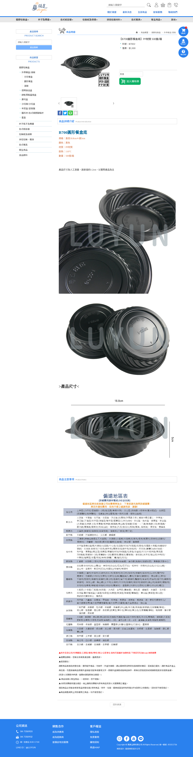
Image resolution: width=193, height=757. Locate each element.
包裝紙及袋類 (25, 134)
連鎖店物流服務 (60, 742)
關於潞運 (111, 12)
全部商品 (142, 12)
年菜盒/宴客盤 (28, 108)
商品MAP (95, 747)
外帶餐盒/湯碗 (28, 72)
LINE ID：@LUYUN (26, 747)
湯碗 (26, 86)
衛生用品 (23, 150)
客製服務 (157, 12)
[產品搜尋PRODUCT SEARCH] (149, 5)
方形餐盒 (28, 77)
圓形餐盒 (28, 81)
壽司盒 (25, 99)
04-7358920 (26, 731)
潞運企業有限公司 (39, 7)
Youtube (133, 738)
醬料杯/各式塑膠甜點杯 (33, 113)
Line (141, 738)
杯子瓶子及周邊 (26, 123)
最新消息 (127, 12)
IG (119, 738)
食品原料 (23, 155)
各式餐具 (23, 144)
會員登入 (156, 5)
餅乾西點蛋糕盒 (29, 95)
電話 (176, 5)
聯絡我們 (172, 12)
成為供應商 (58, 731)
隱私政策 (94, 731)
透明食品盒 (27, 90)
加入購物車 (132, 81)
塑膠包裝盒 (24, 67)
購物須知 (169, 5)
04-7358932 (26, 736)
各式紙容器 (24, 129)
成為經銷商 (58, 737)
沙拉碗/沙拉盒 (28, 104)
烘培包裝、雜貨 (26, 139)
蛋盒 (24, 117)
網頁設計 (120, 749)
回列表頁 (117, 704)
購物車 (163, 5)
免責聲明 (94, 737)
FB (126, 738)
